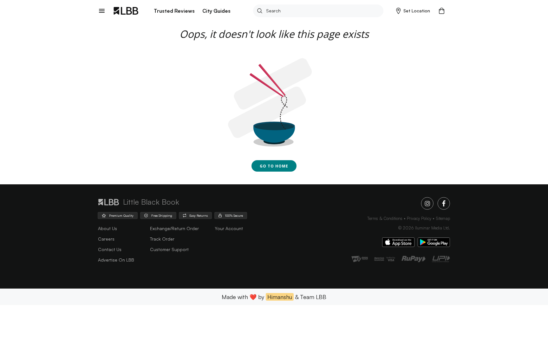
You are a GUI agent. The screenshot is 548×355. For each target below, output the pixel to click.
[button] (413, 10)
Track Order (162, 239)
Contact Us (109, 249)
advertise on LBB (116, 260)
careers (106, 239)
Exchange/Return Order (174, 228)
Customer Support (169, 249)
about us (107, 228)
